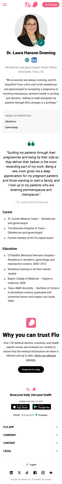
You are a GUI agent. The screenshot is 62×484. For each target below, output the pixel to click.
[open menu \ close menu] (4, 4)
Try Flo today (51, 4)
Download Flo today (31, 369)
